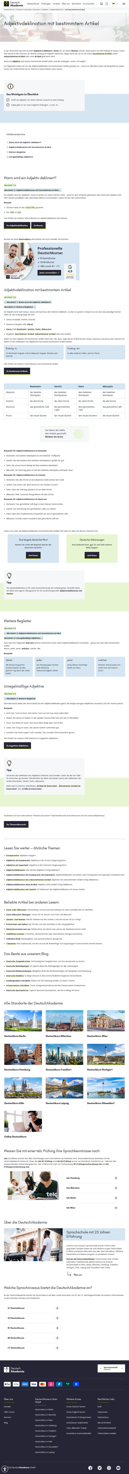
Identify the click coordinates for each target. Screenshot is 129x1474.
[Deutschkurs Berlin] (23, 1021)
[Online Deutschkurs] (23, 1122)
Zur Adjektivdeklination (17, 225)
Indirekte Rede (13, 938)
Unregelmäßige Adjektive (21, 157)
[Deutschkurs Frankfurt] (64, 1055)
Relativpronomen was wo (18, 929)
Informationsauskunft (107, 1428)
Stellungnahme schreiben (18, 980)
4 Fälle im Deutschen (31, 788)
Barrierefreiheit (104, 1422)
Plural (30, 324)
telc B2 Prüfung (63, 1161)
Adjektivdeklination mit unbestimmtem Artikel (28, 879)
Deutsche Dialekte (15, 975)
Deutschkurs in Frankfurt (45, 1430)
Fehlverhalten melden (107, 1433)
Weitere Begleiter (17, 152)
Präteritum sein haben (16, 924)
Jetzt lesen (33, 555)
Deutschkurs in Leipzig (45, 1452)
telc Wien (70, 1207)
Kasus (9, 329)
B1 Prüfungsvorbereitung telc (88, 1164)
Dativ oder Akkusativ (16, 909)
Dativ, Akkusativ (43, 329)
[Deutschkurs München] (64, 1021)
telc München (73, 1188)
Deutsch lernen (9, 10)
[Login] (106, 4)
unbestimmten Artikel (14, 56)
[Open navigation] (124, 4)
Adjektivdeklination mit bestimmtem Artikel (30, 147)
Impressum (103, 1412)
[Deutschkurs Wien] (106, 1021)
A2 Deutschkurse (16, 1318)
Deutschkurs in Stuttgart (45, 1436)
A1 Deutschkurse (16, 1308)
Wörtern (30, 643)
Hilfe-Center (9, 1412)
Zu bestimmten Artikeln (17, 371)
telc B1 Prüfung (45, 1161)
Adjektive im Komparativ (18, 860)
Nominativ (22, 329)
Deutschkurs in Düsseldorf (46, 1446)
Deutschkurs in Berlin (44, 1409)
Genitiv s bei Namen (15, 919)
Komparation (12, 855)
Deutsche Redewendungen (18, 971)
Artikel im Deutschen (47, 786)
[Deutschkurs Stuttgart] (106, 1055)
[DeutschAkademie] (14, 3)
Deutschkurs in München (45, 1414)
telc (6, 1158)
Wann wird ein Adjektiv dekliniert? (25, 142)
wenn (56, 50)
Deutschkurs (25, 239)
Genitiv (31, 329)
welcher (25, 648)
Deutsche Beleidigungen (17, 966)
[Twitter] (100, 1467)
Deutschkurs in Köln (43, 1441)
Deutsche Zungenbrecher (18, 961)
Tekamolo (11, 943)
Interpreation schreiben (17, 985)
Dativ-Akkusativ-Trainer (76, 1428)
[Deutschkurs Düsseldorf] (106, 1089)
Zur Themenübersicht (16, 824)
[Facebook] (90, 1467)
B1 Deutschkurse (16, 1328)
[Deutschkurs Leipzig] (64, 1089)
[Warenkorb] (101, 4)
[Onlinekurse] (64, 261)
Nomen (74, 50)
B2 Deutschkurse (16, 1338)
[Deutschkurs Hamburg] (23, 1055)
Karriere (7, 1417)
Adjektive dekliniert (43, 50)
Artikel (38, 56)
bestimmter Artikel (24, 334)
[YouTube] (118, 1467)
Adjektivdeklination (57, 10)
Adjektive (45, 10)
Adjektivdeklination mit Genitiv (21, 889)
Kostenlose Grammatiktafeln (78, 1433)
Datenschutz (103, 1417)
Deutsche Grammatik (23, 10)
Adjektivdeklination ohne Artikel (21, 884)
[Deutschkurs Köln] (23, 1089)
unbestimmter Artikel (45, 334)
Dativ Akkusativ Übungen (18, 914)
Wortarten (36, 10)
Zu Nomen (38, 225)
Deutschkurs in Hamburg (46, 1425)
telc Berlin (71, 1198)
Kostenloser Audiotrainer (77, 1422)
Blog (6, 1422)
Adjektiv (16, 61)
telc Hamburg (73, 1178)
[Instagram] (109, 1467)
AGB (99, 1406)
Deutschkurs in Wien (44, 1420)
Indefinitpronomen (15, 934)
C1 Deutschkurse (16, 1348)
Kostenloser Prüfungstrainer (78, 1417)
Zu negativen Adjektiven (17, 745)
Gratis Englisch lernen (75, 1412)
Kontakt (7, 1406)
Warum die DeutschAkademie (80, 1259)
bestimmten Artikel (102, 53)
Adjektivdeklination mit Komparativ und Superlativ (30, 874)
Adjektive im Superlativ (17, 865)
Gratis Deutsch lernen (75, 1406)
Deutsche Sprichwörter (17, 990)
